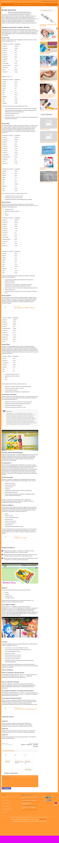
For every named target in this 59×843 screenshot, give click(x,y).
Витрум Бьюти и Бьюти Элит (46, 182)
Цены (38, 4)
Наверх (55, 805)
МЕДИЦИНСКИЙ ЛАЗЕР (5, 797)
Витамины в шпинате (44, 129)
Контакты (43, 4)
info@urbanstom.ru (43, 819)
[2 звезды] (3, 744)
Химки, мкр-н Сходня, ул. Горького (29, 797)
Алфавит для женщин (20, 537)
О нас (15, 4)
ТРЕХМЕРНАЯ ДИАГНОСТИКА (6, 803)
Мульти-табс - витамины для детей (19, 762)
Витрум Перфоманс (28, 769)
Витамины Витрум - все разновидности (25, 709)
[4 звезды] (5, 744)
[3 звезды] (4, 744)
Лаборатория (25, 4)
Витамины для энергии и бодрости (47, 142)
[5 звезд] (6, 744)
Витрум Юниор (27, 761)
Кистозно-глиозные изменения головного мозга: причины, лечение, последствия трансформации (48, 96)
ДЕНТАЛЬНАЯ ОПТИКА (5, 800)
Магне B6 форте (43, 155)
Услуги (19, 4)
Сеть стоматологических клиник (7, 1)
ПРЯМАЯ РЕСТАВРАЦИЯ (5, 806)
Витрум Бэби (7, 761)
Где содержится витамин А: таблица (24, 307)
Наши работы (32, 4)
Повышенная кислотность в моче (47, 109)
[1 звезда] (2, 744)
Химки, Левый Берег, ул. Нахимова (29, 800)
